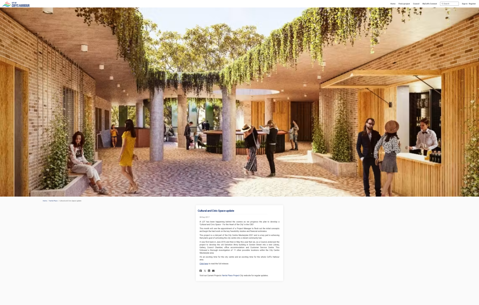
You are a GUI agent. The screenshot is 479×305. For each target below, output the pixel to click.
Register (472, 4)
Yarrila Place (53, 201)
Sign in (465, 4)
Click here (204, 263)
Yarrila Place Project (230, 275)
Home (45, 201)
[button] (201, 270)
